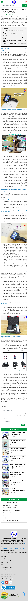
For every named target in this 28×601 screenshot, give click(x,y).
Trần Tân (11, 15)
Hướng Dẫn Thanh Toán (6, 572)
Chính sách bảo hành (6, 560)
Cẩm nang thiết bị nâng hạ (10, 505)
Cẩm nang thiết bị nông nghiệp (11, 510)
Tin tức (5, 515)
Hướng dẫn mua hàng (6, 570)
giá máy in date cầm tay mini (14, 199)
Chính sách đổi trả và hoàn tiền (8, 574)
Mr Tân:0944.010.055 (7, 547)
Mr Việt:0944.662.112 (6, 548)
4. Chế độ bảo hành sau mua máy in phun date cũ (14, 41)
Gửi (23, 424)
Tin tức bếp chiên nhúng (9, 518)
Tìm (25, 5)
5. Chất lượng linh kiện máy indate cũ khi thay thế (14, 44)
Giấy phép (3, 564)
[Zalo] (10, 582)
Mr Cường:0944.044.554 (19, 548)
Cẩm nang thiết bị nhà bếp (10, 508)
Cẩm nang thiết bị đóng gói (10, 513)
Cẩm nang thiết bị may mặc (10, 502)
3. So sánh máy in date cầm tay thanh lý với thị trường (14, 37)
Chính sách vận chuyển (6, 562)
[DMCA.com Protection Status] (13, 595)
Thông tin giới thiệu (5, 558)
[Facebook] (3, 582)
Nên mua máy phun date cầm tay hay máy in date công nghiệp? (17, 466)
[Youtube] (6, 582)
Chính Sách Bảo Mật (6, 576)
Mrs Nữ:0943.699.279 (19, 547)
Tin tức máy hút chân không (10, 520)
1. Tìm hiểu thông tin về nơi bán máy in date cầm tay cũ (14, 31)
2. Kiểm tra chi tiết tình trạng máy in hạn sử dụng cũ (14, 34)
